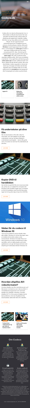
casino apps (7, 55)
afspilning (4, 245)
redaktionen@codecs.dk (12, 401)
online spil (19, 48)
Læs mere (5, 196)
